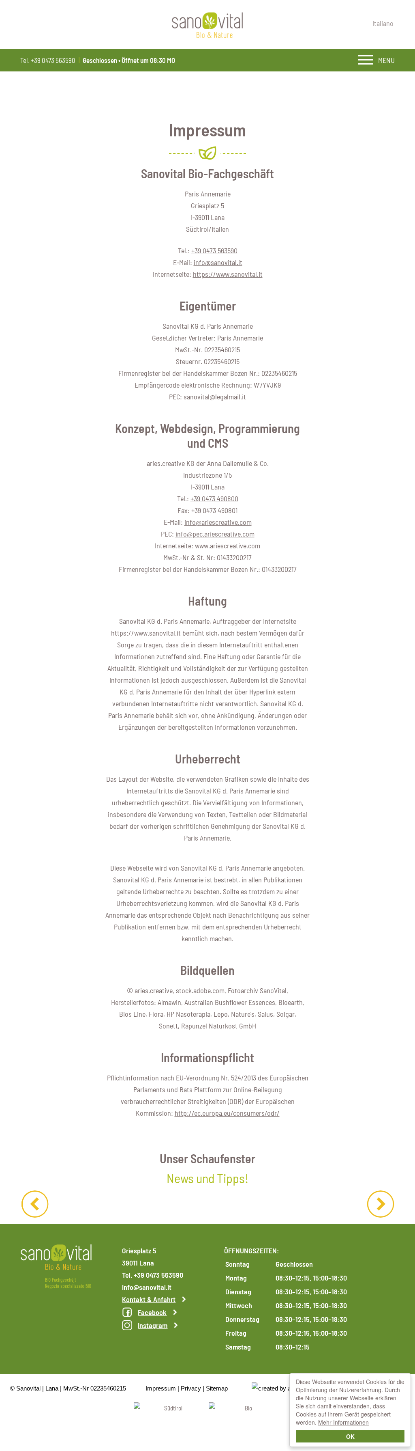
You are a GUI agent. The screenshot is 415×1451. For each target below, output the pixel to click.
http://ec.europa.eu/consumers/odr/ (227, 1112)
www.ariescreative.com (227, 545)
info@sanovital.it (218, 262)
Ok (350, 1436)
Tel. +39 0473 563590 (47, 60)
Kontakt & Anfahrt (148, 1299)
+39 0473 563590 (214, 250)
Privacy (191, 1388)
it (383, 23)
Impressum (160, 1388)
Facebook (152, 1312)
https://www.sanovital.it (228, 274)
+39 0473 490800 (214, 498)
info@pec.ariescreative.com (215, 533)
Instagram (152, 1325)
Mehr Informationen (343, 1422)
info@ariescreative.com (218, 521)
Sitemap (217, 1388)
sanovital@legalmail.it (215, 396)
